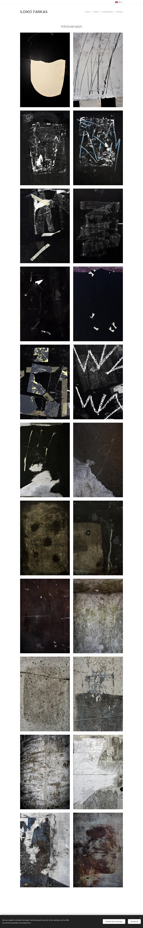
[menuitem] (88, 12)
